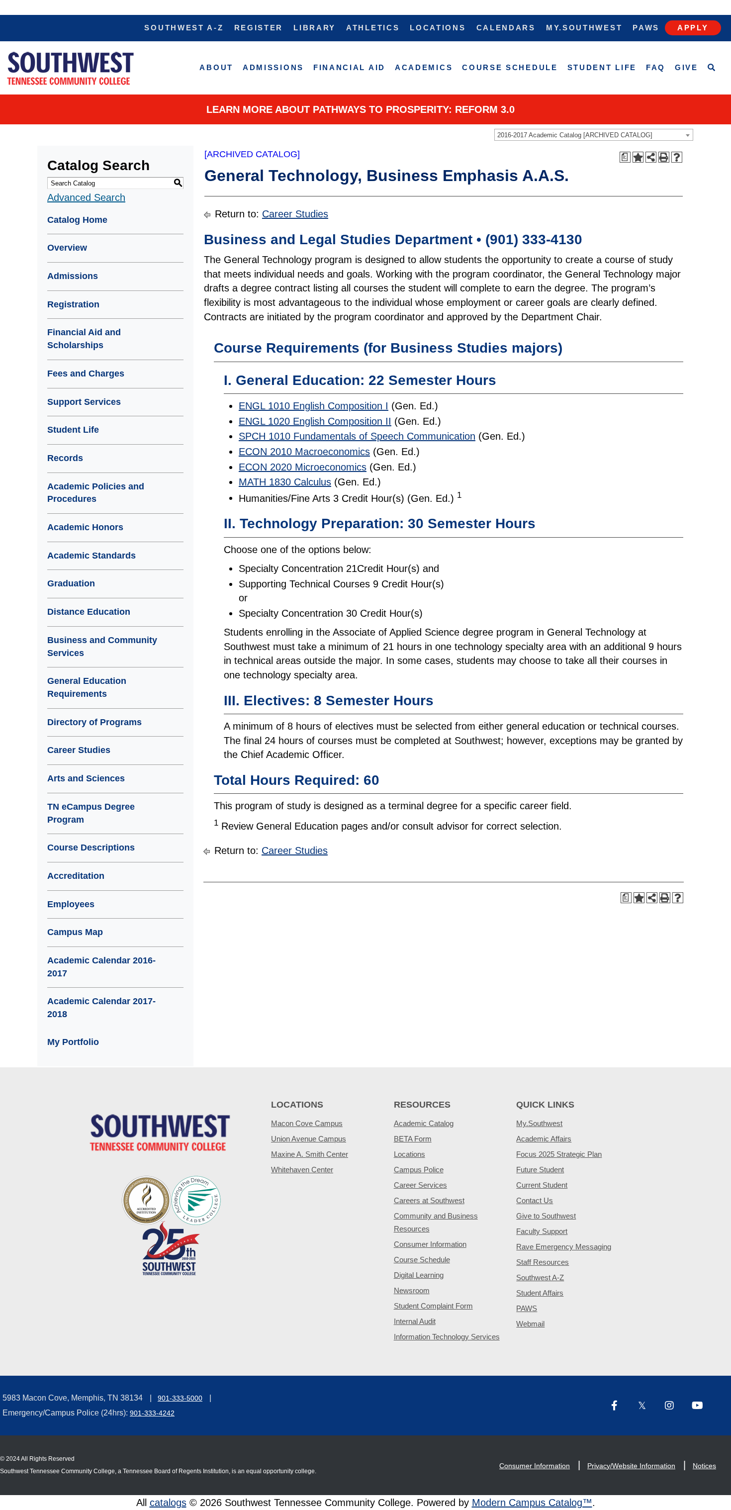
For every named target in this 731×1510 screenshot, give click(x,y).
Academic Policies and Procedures (95, 492)
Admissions (273, 67)
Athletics (372, 27)
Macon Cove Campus (307, 1123)
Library (314, 27)
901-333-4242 (152, 1413)
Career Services (420, 1185)
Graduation (71, 583)
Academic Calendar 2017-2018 (101, 1007)
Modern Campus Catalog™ (532, 1502)
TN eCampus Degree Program (91, 813)
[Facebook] (620, 1406)
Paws (646, 27)
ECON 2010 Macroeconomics (304, 451)
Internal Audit (415, 1321)
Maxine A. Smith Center (309, 1154)
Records (65, 458)
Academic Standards (91, 556)
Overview (67, 248)
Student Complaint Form (433, 1306)
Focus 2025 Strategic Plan (559, 1154)
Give (686, 67)
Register (258, 27)
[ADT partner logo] (171, 1225)
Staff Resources (542, 1262)
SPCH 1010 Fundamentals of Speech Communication (357, 436)
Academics (424, 67)
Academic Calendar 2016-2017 (101, 966)
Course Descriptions (91, 847)
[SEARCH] (712, 68)
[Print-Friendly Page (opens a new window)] (663, 157)
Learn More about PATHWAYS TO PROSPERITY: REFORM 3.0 (360, 109)
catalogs (168, 1502)
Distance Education (88, 612)
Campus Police (419, 1169)
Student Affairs (539, 1293)
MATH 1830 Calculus (285, 481)
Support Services (84, 402)
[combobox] (593, 135)
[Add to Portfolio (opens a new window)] (638, 157)
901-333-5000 (180, 1398)
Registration (73, 304)
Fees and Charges (85, 373)
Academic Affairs (543, 1138)
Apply (693, 27)
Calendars (506, 27)
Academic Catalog (424, 1123)
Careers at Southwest (429, 1200)
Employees (70, 904)
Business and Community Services (102, 646)
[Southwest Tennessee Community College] (70, 68)
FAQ (655, 67)
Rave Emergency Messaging (563, 1246)
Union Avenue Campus (308, 1138)
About (216, 67)
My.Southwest (584, 27)
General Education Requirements (86, 687)
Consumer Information (430, 1244)
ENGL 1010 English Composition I (313, 405)
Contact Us (534, 1200)
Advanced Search (86, 197)
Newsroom (412, 1290)
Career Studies (78, 750)
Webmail (530, 1324)
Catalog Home (77, 220)
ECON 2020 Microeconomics (302, 467)
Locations (437, 27)
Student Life (602, 67)
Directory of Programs (94, 722)
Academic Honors (85, 527)
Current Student (541, 1185)
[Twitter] (647, 1406)
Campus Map (75, 932)
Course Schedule (510, 67)
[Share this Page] (650, 157)
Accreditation (75, 876)
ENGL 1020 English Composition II (315, 421)
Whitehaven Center (302, 1169)
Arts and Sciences (86, 778)
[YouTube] (701, 1406)
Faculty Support (541, 1231)
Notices (704, 1466)
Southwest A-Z (183, 27)
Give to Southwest (546, 1216)
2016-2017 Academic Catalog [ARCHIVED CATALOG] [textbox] (574, 135)
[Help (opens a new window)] (676, 157)
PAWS (526, 1308)
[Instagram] (674, 1406)
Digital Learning (419, 1275)
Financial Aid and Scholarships (84, 338)
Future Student (540, 1169)
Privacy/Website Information (631, 1466)
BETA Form (413, 1138)
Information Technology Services (447, 1336)
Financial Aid (349, 67)
